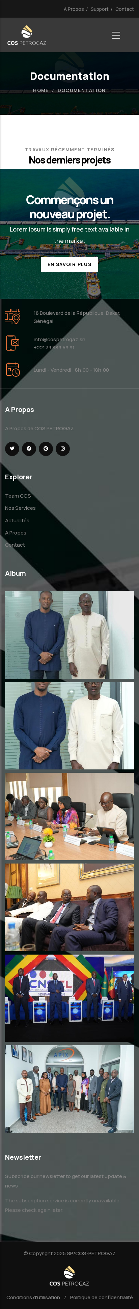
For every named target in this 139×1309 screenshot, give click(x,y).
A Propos (74, 9)
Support (100, 9)
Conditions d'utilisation (33, 1297)
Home (41, 90)
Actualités (17, 520)
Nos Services (20, 507)
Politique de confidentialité (101, 1297)
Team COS (18, 495)
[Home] (27, 35)
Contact (124, 9)
